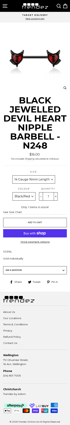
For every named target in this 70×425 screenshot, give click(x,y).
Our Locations (12, 318)
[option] (35, 17)
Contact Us (10, 342)
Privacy (7, 330)
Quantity (48, 189)
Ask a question (14, 270)
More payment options (35, 241)
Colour (24, 189)
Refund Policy (12, 336)
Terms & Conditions (15, 324)
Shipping (29, 158)
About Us (9, 311)
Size (33, 172)
